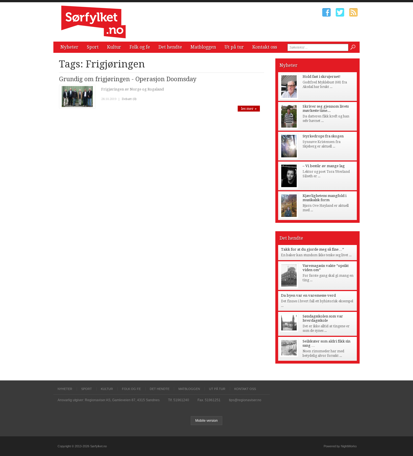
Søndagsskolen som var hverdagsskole (323, 318)
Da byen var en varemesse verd (308, 295)
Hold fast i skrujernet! (322, 76)
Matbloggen (203, 47)
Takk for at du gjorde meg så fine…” (312, 249)
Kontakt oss (264, 47)
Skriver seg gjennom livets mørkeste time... (326, 108)
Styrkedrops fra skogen (323, 136)
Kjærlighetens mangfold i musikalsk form (324, 198)
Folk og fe (140, 47)
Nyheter (69, 47)
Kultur (114, 47)
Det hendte (170, 47)
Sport (93, 47)
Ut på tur (234, 47)
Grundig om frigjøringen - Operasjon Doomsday (127, 79)
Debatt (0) (129, 99)
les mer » (249, 108)
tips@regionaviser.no (245, 400)
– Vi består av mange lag (324, 166)
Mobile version (206, 421)
